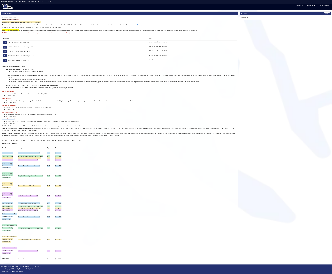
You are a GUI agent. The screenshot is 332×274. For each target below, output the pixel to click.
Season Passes (311, 5)
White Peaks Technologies (15, 271)
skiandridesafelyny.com (139, 25)
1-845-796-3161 (30, 266)
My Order (244, 13)
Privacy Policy (39, 266)
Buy (5, 42)
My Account (299, 5)
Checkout (327, 13)
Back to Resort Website (7, 2)
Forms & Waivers (324, 5)
